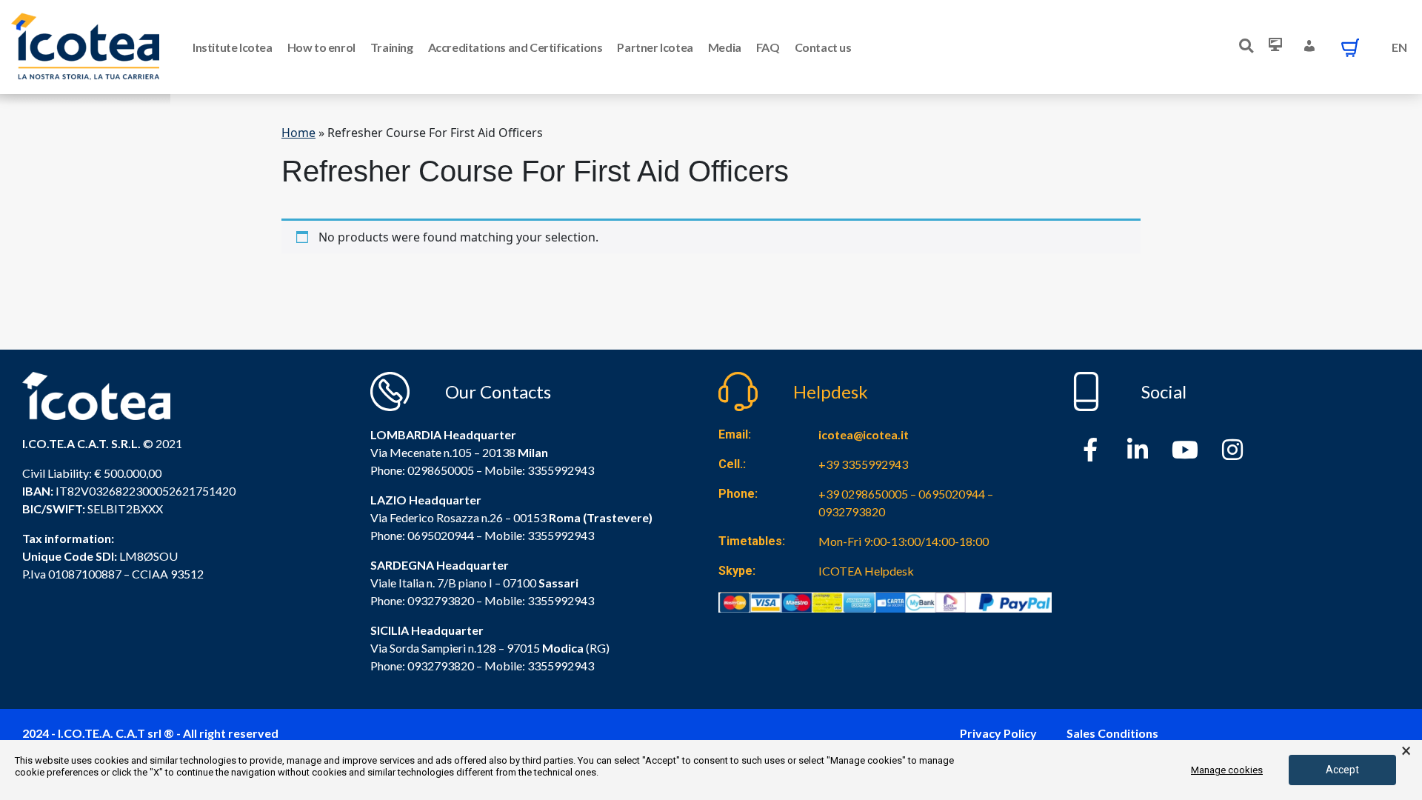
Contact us (823, 47)
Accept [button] (1342, 770)
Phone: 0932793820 (422, 600)
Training (391, 47)
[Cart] (1350, 47)
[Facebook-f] (1090, 449)
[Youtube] (1185, 449)
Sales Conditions (1112, 733)
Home (298, 132)
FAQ (768, 47)
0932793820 (440, 666)
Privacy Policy (998, 733)
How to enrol (321, 47)
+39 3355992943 (863, 464)
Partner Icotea (654, 47)
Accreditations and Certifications (515, 47)
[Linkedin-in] (1137, 449)
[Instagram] (1232, 449)
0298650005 (440, 470)
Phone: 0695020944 (422, 535)
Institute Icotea (233, 47)
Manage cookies (1227, 770)
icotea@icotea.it (863, 434)
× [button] (1406, 751)
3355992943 (560, 470)
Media (724, 47)
